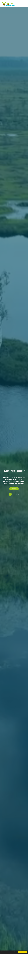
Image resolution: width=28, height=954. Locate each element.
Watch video (16, 494)
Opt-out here (13, 952)
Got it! (23, 952)
